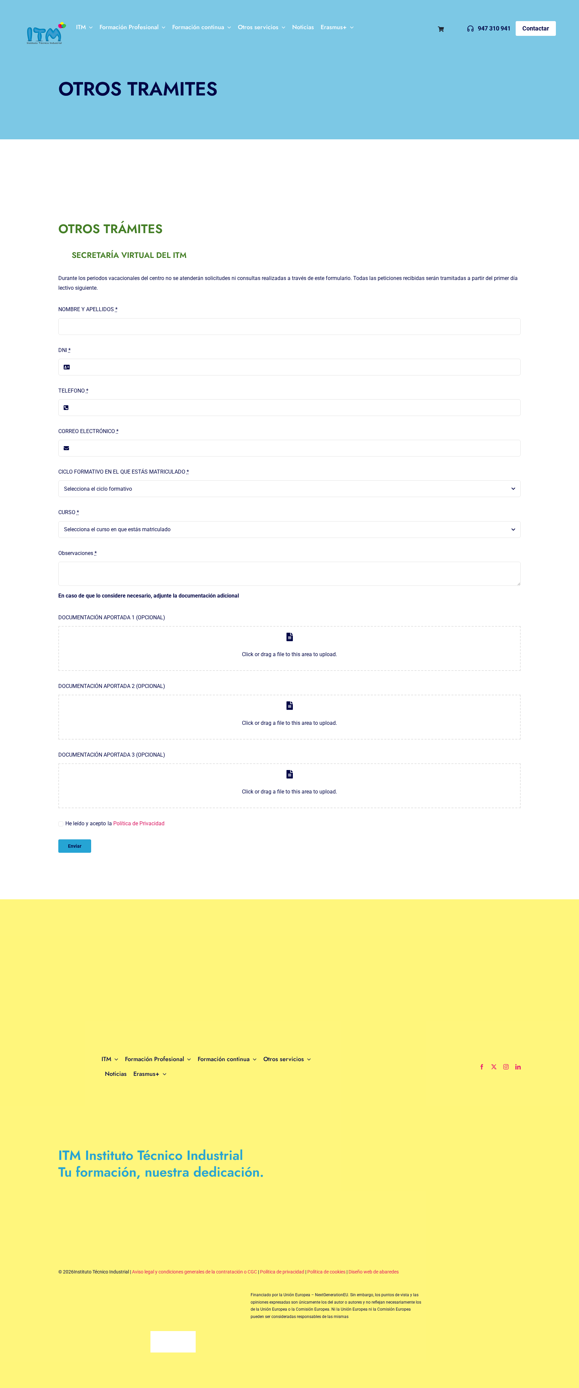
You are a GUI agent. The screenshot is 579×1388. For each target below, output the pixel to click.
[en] (450, 27)
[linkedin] (518, 1066)
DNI (64, 350)
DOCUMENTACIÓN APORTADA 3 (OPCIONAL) (111, 755)
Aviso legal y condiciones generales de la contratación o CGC (194, 1271)
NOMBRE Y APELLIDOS (88, 309)
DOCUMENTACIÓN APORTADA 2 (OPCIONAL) (111, 686)
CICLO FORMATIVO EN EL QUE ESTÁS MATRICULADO (123, 472)
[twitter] (494, 1066)
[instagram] (506, 1066)
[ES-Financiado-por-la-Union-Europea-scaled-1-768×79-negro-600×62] (145, 1299)
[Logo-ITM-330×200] (45, 22)
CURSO (68, 512)
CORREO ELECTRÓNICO (88, 431)
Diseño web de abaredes (373, 1271)
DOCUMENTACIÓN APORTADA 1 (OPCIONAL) (111, 617)
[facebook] (482, 1066)
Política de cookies (326, 1271)
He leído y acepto (85, 823)
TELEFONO (73, 391)
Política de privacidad (282, 1271)
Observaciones (77, 553)
